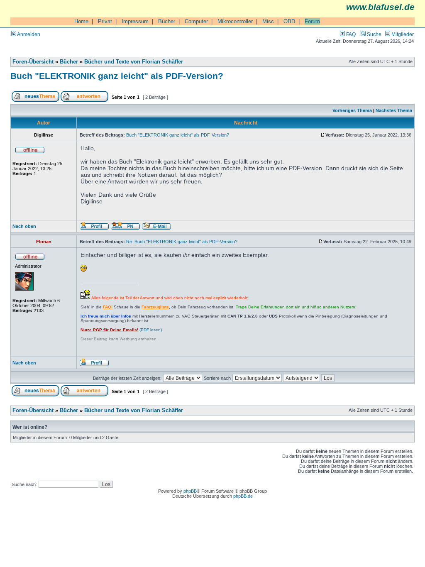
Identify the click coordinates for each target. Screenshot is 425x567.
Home (81, 21)
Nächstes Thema (394, 110)
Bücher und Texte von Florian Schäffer (133, 62)
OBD (289, 21)
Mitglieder (402, 34)
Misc (268, 21)
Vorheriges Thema (352, 110)
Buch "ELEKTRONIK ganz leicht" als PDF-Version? (116, 76)
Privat (105, 21)
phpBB (190, 491)
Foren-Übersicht (33, 62)
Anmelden (28, 34)
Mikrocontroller (235, 21)
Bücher (166, 21)
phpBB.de (243, 496)
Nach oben (24, 226)
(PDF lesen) (121, 329)
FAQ (350, 34)
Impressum (135, 21)
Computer (196, 21)
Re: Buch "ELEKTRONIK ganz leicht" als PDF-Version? (181, 241)
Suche (373, 34)
